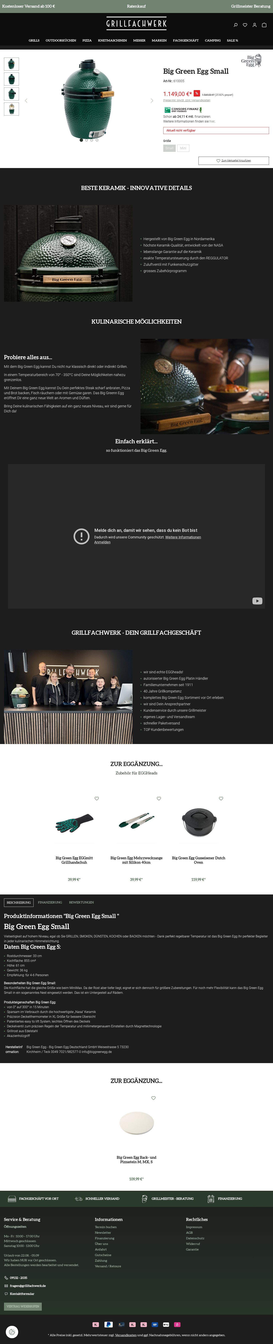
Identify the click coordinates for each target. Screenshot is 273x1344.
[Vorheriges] (26, 100)
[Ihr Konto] (254, 25)
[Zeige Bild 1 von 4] (81, 140)
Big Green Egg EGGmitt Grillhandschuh (74, 860)
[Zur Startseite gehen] (136, 23)
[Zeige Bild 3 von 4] (92, 140)
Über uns (101, 1244)
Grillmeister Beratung (250, 6)
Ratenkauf (136, 6)
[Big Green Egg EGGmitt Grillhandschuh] (74, 823)
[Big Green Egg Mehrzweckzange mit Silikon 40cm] (136, 823)
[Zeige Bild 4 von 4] (97, 140)
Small (170, 149)
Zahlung (101, 1260)
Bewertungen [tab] (81, 902)
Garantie (192, 1249)
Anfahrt (101, 1249)
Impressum (194, 1227)
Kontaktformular (22, 1293)
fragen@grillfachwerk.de (28, 1285)
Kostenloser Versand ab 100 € (28, 6)
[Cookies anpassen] (12, 1332)
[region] (79, 100)
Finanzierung (104, 1238)
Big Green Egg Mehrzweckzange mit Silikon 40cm (136, 860)
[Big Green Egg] (251, 60)
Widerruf (193, 1244)
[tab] (19, 902)
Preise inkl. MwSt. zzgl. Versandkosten (186, 100)
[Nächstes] (152, 100)
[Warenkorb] (264, 25)
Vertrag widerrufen (23, 1306)
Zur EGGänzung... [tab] (136, 1081)
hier (211, 121)
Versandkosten (126, 1335)
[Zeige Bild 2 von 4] (86, 140)
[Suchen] (235, 25)
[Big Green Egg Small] (89, 100)
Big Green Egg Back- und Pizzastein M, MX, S (136, 1160)
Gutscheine (103, 1255)
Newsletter (103, 1232)
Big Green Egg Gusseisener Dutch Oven (198, 860)
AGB (189, 1232)
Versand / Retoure (108, 1266)
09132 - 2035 (18, 1277)
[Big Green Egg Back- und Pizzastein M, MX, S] (136, 1123)
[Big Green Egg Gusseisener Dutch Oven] (198, 823)
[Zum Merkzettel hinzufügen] (97, 799)
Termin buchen (106, 1227)
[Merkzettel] (245, 25)
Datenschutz (195, 1238)
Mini (184, 149)
